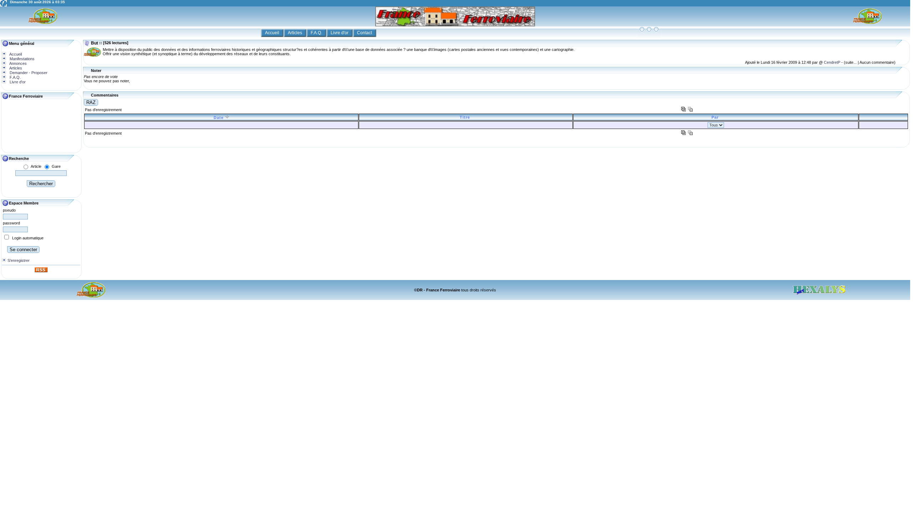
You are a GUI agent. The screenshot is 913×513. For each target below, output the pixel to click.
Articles (295, 32)
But (94, 43)
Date (219, 117)
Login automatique (28, 238)
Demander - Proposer (28, 73)
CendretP (832, 62)
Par (715, 117)
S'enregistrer (18, 260)
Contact (365, 32)
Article (36, 166)
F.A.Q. (317, 32)
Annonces (18, 63)
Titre (465, 117)
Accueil (272, 32)
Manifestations (22, 59)
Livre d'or (340, 32)
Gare (56, 166)
